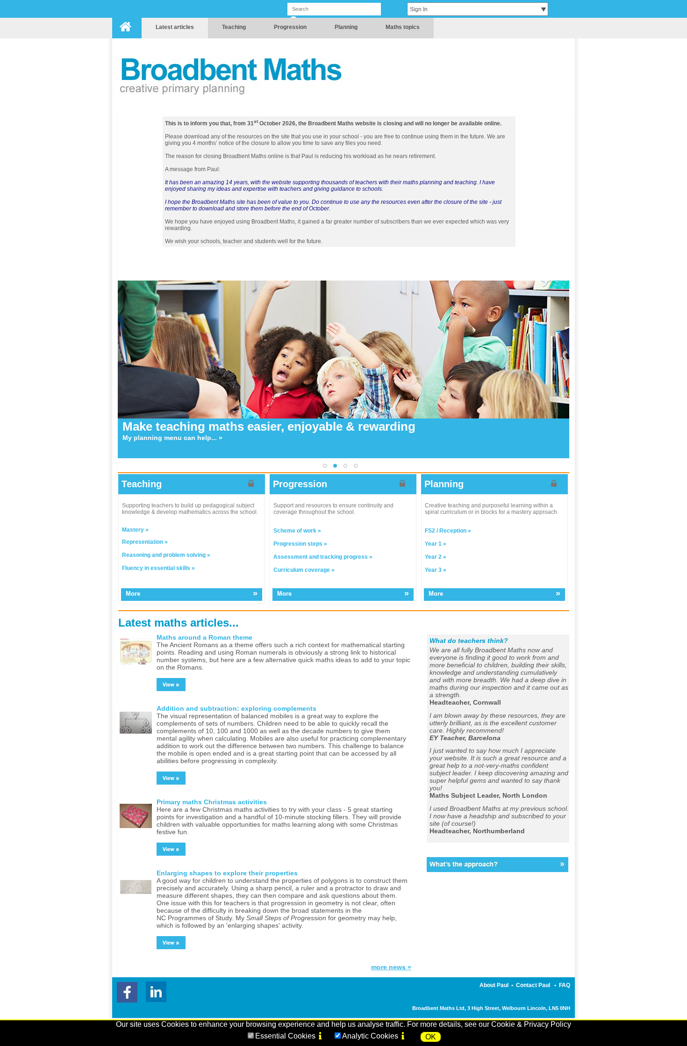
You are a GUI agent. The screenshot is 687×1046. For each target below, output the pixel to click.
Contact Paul (533, 985)
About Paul (493, 985)
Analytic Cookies (370, 1036)
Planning (346, 27)
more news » (391, 967)
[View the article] (171, 684)
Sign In (419, 9)
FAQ (564, 985)
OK (430, 1037)
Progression (290, 27)
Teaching (234, 27)
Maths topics (403, 27)
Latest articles (175, 27)
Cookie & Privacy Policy (531, 1024)
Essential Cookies (285, 1036)
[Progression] (343, 438)
